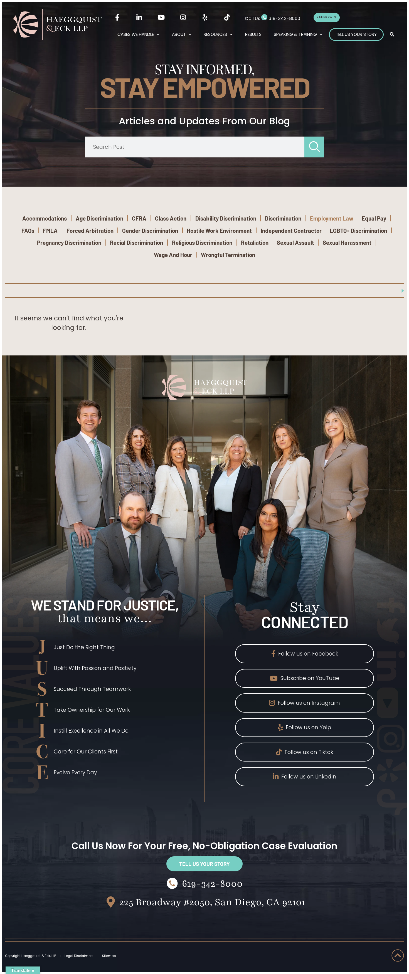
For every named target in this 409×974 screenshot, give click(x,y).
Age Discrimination (99, 218)
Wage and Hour (173, 254)
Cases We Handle (135, 34)
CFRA (139, 218)
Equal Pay (374, 218)
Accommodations (44, 218)
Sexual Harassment (347, 242)
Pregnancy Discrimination (69, 242)
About (179, 34)
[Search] (314, 147)
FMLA (50, 230)
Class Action (170, 218)
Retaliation (254, 242)
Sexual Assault (295, 242)
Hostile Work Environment (219, 230)
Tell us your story (356, 34)
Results (253, 34)
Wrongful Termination (228, 254)
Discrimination (283, 218)
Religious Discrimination (202, 242)
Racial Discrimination (136, 242)
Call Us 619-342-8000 (272, 18)
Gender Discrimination (150, 230)
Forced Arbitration (90, 230)
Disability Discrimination (225, 218)
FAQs (27, 230)
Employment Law (331, 218)
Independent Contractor (291, 230)
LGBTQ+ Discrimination (358, 230)
